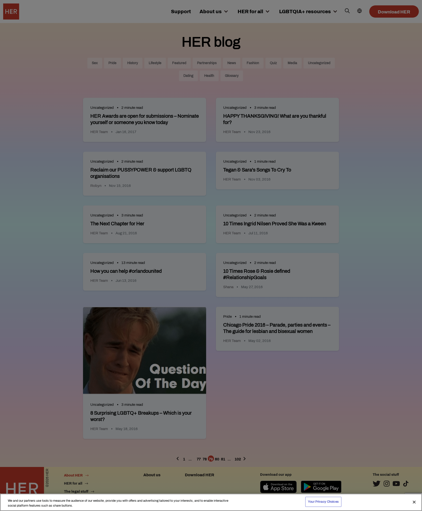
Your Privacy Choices (323, 501)
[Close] (414, 502)
